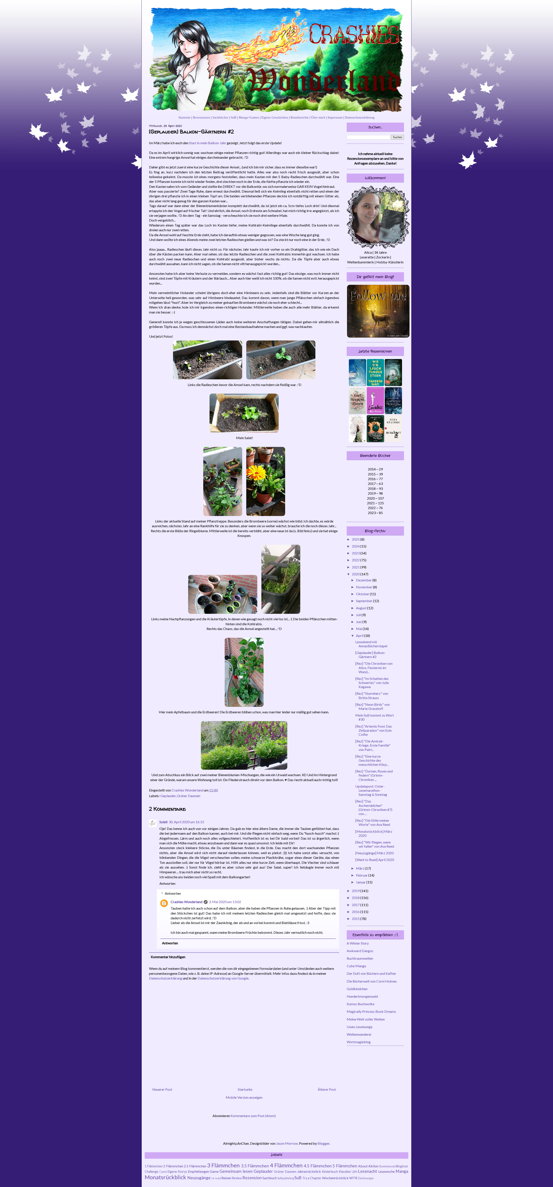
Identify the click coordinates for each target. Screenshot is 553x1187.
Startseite (184, 117)
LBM (354, 1171)
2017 (356, 905)
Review (237, 1178)
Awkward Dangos (360, 951)
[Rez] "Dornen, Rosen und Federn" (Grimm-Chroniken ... (374, 775)
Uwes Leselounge (359, 1027)
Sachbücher (220, 117)
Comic (163, 1171)
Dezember (364, 580)
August (361, 608)
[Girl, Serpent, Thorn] (357, 413)
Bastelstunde (387, 1166)
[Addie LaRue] (393, 385)
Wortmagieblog (359, 1042)
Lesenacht (367, 1171)
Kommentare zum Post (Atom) (253, 1116)
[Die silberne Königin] (393, 413)
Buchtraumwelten (360, 958)
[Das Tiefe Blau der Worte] (357, 385)
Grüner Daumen (188, 796)
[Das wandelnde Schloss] (375, 441)
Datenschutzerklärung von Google (223, 978)
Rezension (252, 1177)
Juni (359, 622)
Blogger (323, 1143)
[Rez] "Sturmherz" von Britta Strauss (371, 695)
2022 (356, 560)
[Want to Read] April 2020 (374, 860)
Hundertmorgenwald (362, 996)
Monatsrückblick (165, 1177)
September (364, 601)
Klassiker (345, 1171)
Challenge (151, 1171)
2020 (356, 574)
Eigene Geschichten (274, 117)
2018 (356, 898)
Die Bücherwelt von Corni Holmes (372, 981)
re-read (216, 1178)
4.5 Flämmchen (318, 1165)
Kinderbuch (330, 1171)
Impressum (335, 117)
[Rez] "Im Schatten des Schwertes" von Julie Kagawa (372, 682)
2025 (356, 539)
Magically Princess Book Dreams (371, 1011)
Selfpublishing (285, 1178)
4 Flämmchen (286, 1165)
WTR (353, 1178)
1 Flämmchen (154, 1166)
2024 (356, 546)
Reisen (226, 1178)
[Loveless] (375, 413)
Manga (402, 1171)
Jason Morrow (287, 1143)
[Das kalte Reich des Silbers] (357, 441)
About (363, 1166)
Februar (362, 875)
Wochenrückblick (335, 1178)
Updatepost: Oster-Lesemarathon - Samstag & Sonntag (371, 790)
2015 (356, 918)
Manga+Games (249, 117)
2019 (356, 891)
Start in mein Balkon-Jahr (207, 143)
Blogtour (402, 1166)
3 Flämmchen (223, 1165)
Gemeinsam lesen (236, 1171)
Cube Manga (356, 966)
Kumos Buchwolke (360, 1004)
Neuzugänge (199, 1177)
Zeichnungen (366, 1178)
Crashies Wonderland (186, 902)
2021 (356, 567)
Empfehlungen (198, 1171)
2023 (356, 553)
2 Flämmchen (173, 1166)
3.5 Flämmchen (255, 1165)
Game (214, 1171)
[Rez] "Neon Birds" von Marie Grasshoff (372, 706)
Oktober (363, 594)
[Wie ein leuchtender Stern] (375, 385)
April (360, 635)
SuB (233, 117)
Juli (359, 615)
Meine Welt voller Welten (366, 1019)
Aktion (373, 1166)
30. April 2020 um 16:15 (186, 822)
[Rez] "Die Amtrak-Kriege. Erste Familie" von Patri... (372, 745)
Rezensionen (201, 117)
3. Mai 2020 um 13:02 (225, 902)
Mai (359, 629)
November (364, 587)
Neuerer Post (162, 1089)
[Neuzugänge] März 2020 (374, 853)
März (360, 868)
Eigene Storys (177, 1171)
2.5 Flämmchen (195, 1166)
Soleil (163, 822)
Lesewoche (386, 1171)
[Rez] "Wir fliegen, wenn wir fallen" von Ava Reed (374, 844)
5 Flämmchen (344, 1165)
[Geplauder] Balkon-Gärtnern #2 (370, 654)
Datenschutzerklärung (360, 117)
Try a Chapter (311, 1178)
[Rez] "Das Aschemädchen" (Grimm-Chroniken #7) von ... (373, 807)
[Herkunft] (393, 441)
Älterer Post (327, 1089)
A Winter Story (358, 943)
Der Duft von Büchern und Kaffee (371, 973)
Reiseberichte (300, 117)
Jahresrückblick (309, 1171)
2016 (356, 912)
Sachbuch (269, 1178)
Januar (361, 882)
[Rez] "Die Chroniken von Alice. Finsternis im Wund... (374, 667)
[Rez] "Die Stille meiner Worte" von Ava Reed (372, 822)
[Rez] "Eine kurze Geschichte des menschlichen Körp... (372, 760)
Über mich (318, 117)
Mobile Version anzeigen (244, 1097)
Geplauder (168, 796)
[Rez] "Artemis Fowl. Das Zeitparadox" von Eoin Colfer (373, 730)
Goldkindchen (357, 989)
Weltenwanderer (359, 1034)
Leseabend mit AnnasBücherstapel (371, 644)
